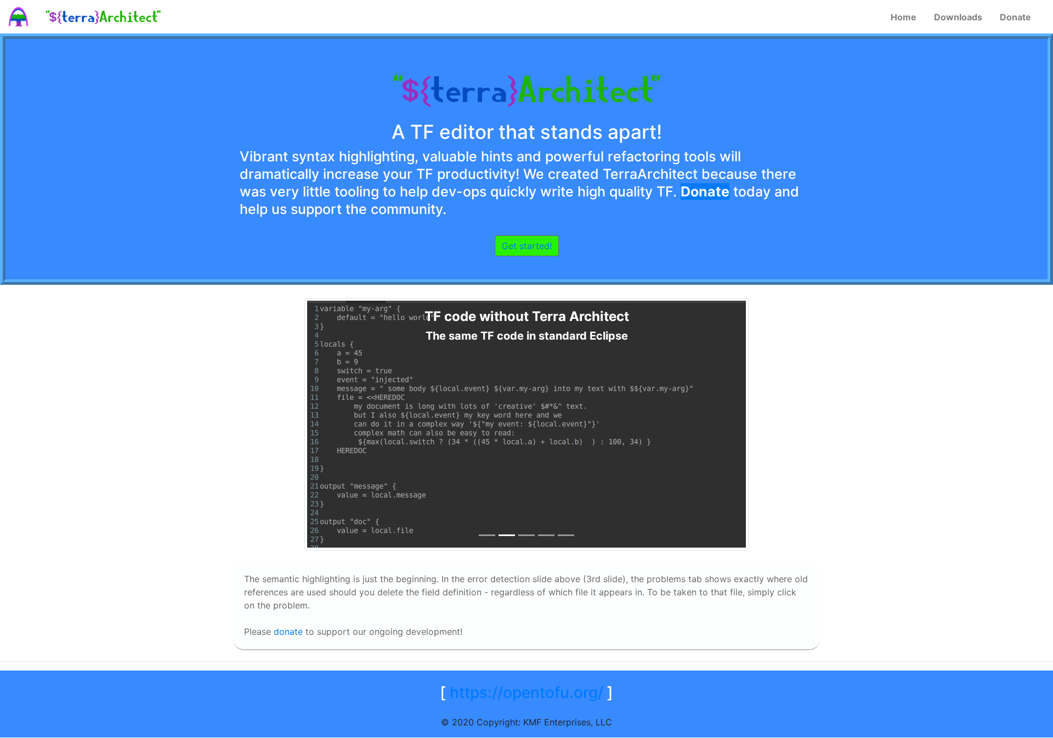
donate (288, 631)
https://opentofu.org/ (526, 692)
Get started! (527, 245)
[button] (79, 424)
